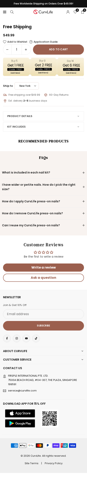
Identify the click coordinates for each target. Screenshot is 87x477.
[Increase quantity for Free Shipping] (26, 49)
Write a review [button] (43, 267)
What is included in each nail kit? (26, 172)
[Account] (68, 12)
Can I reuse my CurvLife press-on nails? (31, 225)
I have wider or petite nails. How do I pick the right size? (38, 187)
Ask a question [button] (43, 277)
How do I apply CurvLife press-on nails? (31, 201)
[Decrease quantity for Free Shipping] (7, 49)
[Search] (12, 12)
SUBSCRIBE (43, 325)
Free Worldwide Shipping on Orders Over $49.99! (43, 3)
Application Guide (46, 41)
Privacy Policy (54, 463)
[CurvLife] (44, 11)
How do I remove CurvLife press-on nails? (32, 213)
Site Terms (31, 463)
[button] (4, 12)
